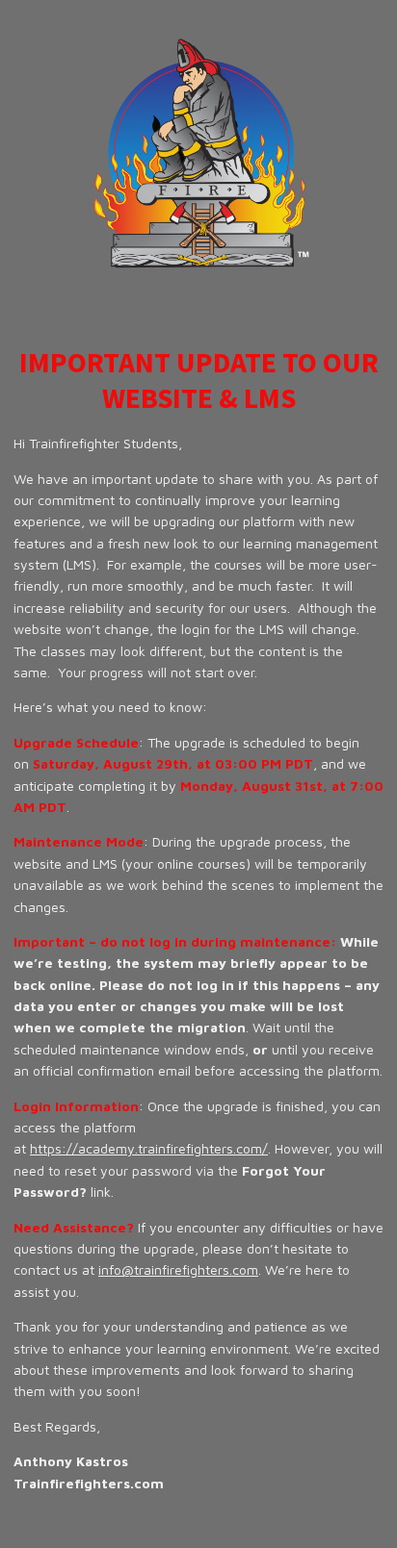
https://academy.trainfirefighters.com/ (149, 1148)
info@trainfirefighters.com (178, 1269)
